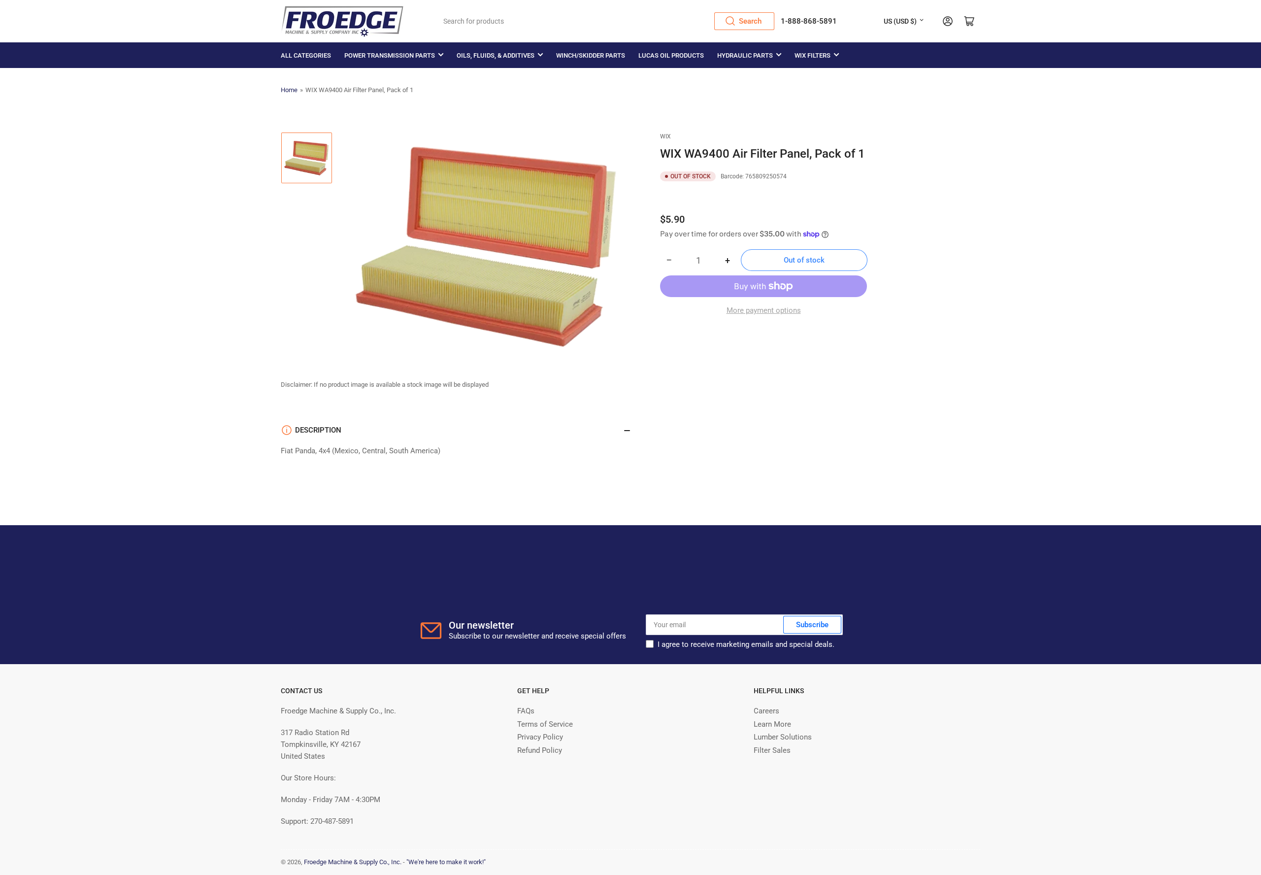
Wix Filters (812, 55)
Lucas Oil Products (671, 55)
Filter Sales (772, 750)
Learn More (772, 724)
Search (750, 21)
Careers (766, 711)
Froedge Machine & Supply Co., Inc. (352, 862)
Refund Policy (539, 750)
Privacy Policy (540, 737)
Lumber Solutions (783, 737)
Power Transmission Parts (389, 55)
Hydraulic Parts (745, 55)
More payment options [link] (764, 310)
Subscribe (812, 624)
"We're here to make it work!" (446, 862)
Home (289, 90)
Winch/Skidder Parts (590, 55)
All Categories (306, 55)
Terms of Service (545, 724)
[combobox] (605, 21)
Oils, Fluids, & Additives (495, 55)
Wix (665, 136)
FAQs (525, 711)
